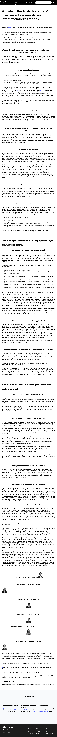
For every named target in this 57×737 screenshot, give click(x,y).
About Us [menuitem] (30, 728)
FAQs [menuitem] (37, 730)
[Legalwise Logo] (4, 2)
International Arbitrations (34, 684)
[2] (40, 90)
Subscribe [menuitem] (30, 730)
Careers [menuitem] (29, 731)
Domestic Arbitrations (48, 684)
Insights (15, 4)
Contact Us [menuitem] (30, 733)
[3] (42, 307)
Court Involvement (21, 684)
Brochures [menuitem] (48, 731)
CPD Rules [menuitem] (38, 728)
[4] (2, 681)
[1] (17, 90)
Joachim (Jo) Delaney (43, 711)
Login (54, 2)
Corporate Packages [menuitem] (50, 730)
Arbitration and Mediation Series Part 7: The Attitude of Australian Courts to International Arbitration (10, 704)
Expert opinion (7, 684)
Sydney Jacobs (6, 708)
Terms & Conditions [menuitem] (39, 731)
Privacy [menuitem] (37, 733)
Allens (9, 27)
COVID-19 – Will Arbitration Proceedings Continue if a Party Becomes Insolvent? (46, 704)
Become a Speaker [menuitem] (49, 733)
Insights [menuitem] (47, 728)
